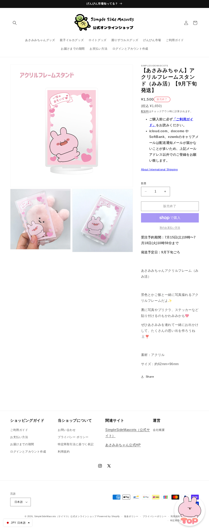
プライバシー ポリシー (73, 437)
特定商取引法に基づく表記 (75, 444)
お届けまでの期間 (22, 444)
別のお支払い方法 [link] (170, 227)
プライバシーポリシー (155, 516)
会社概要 (159, 430)
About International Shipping (159, 169)
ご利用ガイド (19, 430)
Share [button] (150, 376)
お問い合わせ (67, 430)
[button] (14, 22)
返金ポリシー (131, 516)
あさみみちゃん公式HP (123, 445)
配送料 (145, 111)
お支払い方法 (19, 437)
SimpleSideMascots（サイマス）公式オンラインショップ (65, 516)
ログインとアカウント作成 (28, 451)
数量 (144, 183)
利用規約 (64, 451)
